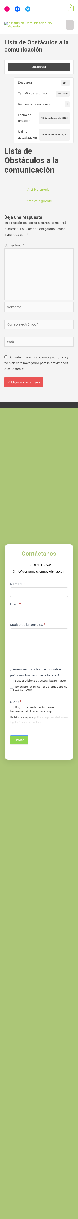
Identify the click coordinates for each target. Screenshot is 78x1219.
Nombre (17, 583)
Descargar (39, 66)
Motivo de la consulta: (28, 624)
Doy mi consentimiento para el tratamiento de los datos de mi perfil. (34, 709)
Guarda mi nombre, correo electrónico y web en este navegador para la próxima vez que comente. (36, 363)
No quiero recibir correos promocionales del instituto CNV (38, 688)
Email (15, 604)
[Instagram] (7, 9)
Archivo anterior (39, 190)
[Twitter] (27, 9)
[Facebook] (17, 9)
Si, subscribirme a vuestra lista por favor (40, 681)
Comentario (14, 245)
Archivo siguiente (39, 201)
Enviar (19, 740)
